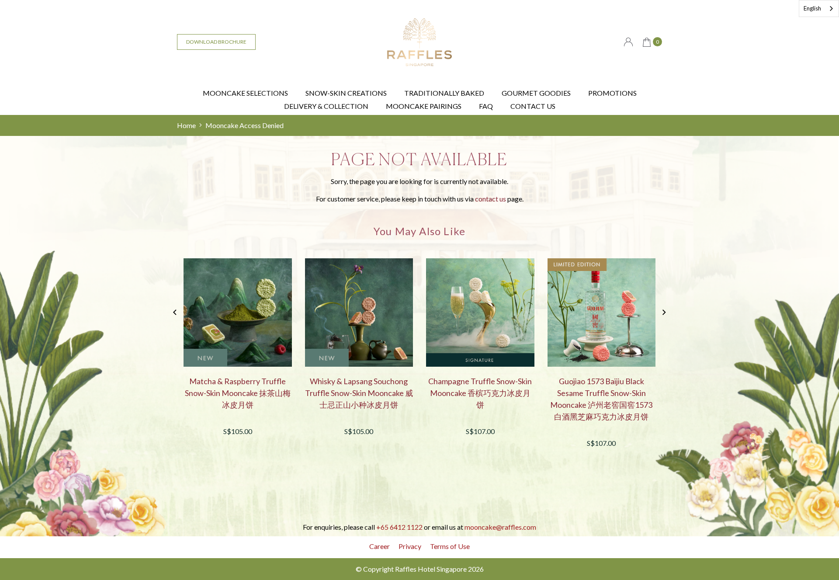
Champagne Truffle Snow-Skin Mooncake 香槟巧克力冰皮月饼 (480, 393)
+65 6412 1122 (399, 527)
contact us (490, 198)
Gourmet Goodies (536, 93)
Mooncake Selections (245, 93)
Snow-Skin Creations (346, 93)
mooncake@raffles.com (500, 527)
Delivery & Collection (326, 106)
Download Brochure (216, 41)
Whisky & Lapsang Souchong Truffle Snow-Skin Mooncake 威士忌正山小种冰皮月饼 (359, 393)
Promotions (612, 93)
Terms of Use (450, 546)
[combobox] (819, 8)
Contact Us (532, 106)
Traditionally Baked (444, 93)
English (812, 8)
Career (379, 546)
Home (186, 125)
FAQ (486, 106)
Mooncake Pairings (423, 106)
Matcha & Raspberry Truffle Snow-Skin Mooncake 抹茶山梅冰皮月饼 (238, 393)
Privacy (410, 546)
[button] (664, 312)
